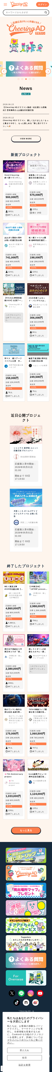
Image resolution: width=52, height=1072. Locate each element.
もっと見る (26, 830)
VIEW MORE (26, 139)
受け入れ (24, 1050)
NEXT (48, 71)
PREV (4, 71)
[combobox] (23, 12)
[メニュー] (5, 4)
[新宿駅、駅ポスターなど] (46, 12)
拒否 (24, 1057)
